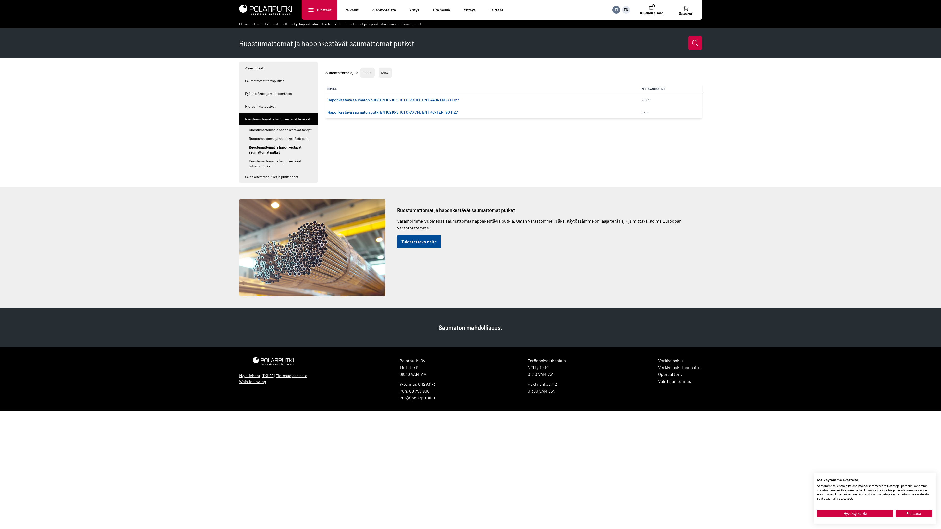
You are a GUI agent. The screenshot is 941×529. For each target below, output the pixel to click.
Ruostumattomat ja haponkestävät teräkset (301, 24)
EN (626, 10)
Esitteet (496, 9)
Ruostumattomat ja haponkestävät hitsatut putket (275, 163)
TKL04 (268, 375)
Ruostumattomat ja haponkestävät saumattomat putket (379, 24)
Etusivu (245, 24)
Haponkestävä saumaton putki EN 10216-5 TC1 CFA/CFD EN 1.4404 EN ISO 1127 (393, 99)
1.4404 (367, 73)
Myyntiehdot (249, 375)
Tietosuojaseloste (291, 375)
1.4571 (385, 73)
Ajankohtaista (384, 9)
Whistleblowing (252, 381)
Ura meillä (441, 9)
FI (616, 10)
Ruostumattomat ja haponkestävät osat (279, 138)
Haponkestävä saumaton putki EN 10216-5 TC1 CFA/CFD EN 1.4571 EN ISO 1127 (393, 112)
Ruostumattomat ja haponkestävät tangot (280, 130)
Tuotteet (324, 9)
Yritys (414, 9)
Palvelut (351, 9)
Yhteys (470, 9)
